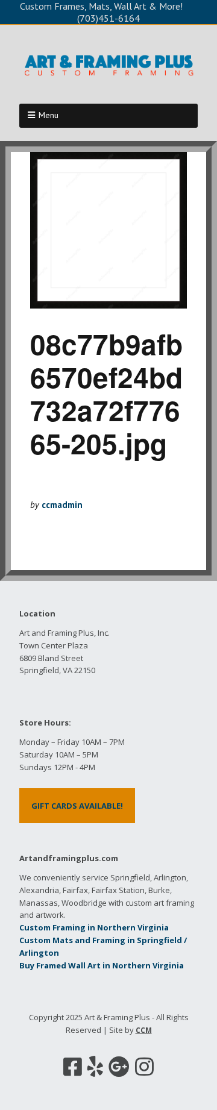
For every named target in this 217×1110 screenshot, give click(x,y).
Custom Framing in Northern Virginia (94, 927)
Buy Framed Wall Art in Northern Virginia (101, 965)
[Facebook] (72, 1066)
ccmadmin (62, 504)
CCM (144, 1030)
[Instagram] (144, 1066)
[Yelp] (95, 1066)
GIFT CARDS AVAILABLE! (77, 805)
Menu (48, 115)
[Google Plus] (119, 1066)
